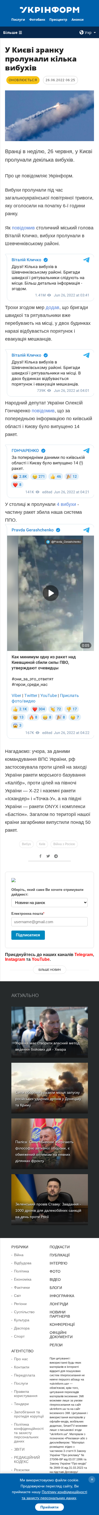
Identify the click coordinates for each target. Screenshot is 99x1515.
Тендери (21, 1404)
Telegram (83, 954)
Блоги (56, 1288)
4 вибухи (66, 504)
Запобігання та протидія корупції (29, 1414)
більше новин (50, 969)
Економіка (22, 1279)
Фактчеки (22, 1287)
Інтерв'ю (58, 1263)
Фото (55, 1271)
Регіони (20, 1304)
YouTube (41, 959)
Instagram (15, 959)
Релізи (56, 1345)
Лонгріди (59, 1304)
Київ (42, 844)
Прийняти (49, 1507)
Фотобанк (37, 19)
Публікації (60, 1255)
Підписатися (28, 935)
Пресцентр (58, 19)
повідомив (24, 227)
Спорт (19, 1336)
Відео (55, 1279)
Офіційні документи (61, 1335)
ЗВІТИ (19, 1449)
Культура (21, 1320)
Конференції (62, 1324)
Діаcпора (22, 1328)
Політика (21, 1271)
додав (52, 307)
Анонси (78, 19)
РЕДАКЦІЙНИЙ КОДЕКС (27, 1459)
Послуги (18, 19)
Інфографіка (62, 1296)
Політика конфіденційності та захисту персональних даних (29, 1432)
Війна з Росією (64, 844)
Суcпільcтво (24, 1312)
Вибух (26, 844)
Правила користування (25, 1393)
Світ (17, 1295)
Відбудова (22, 1263)
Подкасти (60, 1247)
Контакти (21, 1367)
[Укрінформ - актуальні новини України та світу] (49, 9)
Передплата (24, 1375)
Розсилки (22, 1470)
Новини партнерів (60, 1314)
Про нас (21, 1359)
